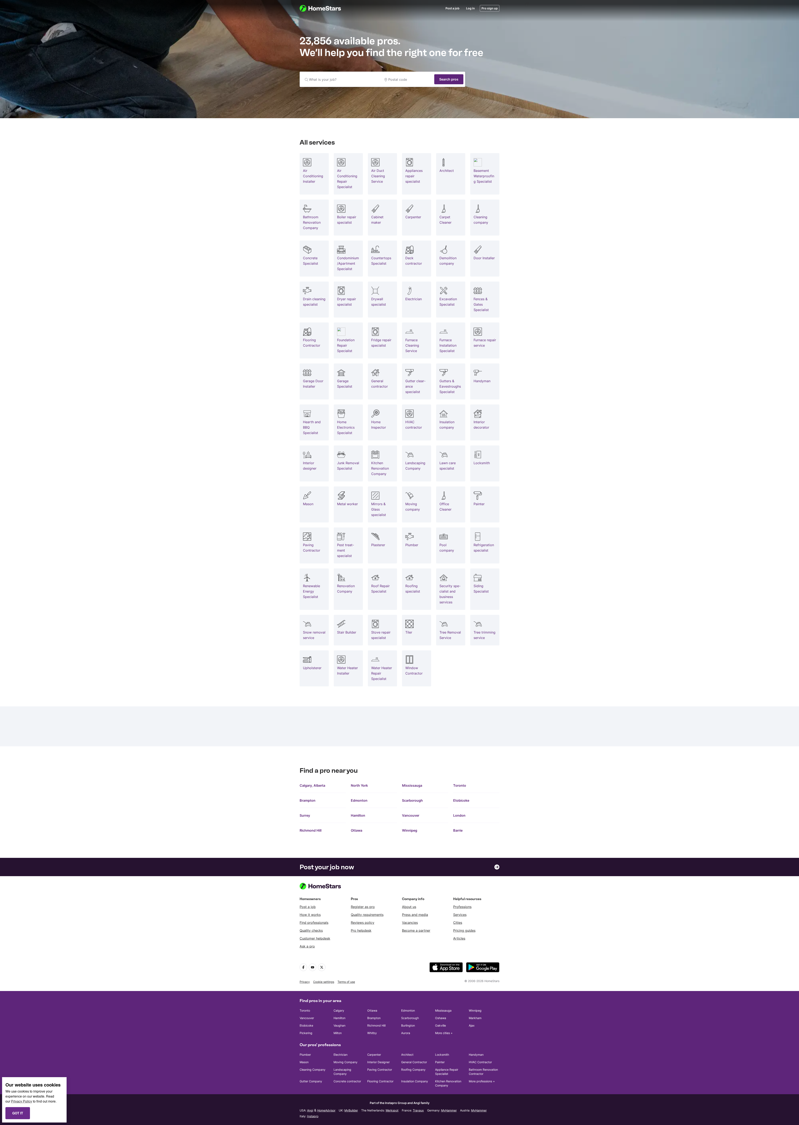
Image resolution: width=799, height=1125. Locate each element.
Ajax (472, 1025)
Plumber (305, 1054)
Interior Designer (378, 1062)
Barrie (458, 830)
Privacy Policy (21, 1101)
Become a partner (416, 930)
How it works (310, 915)
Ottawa (356, 830)
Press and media (415, 915)
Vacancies (410, 922)
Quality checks (311, 930)
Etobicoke (461, 800)
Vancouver (410, 815)
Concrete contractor (347, 1081)
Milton (338, 1033)
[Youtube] (312, 967)
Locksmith (442, 1054)
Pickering (306, 1033)
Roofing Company (413, 1069)
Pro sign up (489, 8)
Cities (457, 922)
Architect (407, 1054)
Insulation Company (414, 1081)
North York (359, 785)
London (459, 815)
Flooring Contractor (380, 1081)
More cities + (444, 1033)
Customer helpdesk (315, 938)
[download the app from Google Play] (482, 967)
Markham (475, 1018)
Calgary (339, 1010)
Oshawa (440, 1018)
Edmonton (359, 800)
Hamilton (358, 815)
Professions (462, 907)
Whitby (372, 1033)
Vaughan (339, 1025)
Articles (459, 938)
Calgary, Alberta (312, 785)
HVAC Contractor (480, 1062)
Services (459, 915)
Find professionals (314, 922)
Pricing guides (464, 930)
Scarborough (412, 800)
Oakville (440, 1025)
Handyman (476, 1054)
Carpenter (374, 1054)
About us (409, 907)
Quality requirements (367, 915)
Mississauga (412, 785)
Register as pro (363, 907)
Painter (440, 1062)
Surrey (305, 815)
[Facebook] (303, 967)
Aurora (405, 1033)
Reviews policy (362, 922)
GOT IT (17, 1113)
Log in (470, 8)
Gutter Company (311, 1081)
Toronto (459, 785)
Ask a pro (307, 946)
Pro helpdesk (361, 930)
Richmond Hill (310, 830)
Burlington (408, 1025)
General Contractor (414, 1062)
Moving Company (345, 1062)
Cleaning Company (312, 1069)
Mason (304, 1062)
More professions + (482, 1081)
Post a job (452, 8)
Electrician (340, 1054)
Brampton (307, 800)
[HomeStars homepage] (324, 8)
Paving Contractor (379, 1069)
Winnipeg (409, 830)
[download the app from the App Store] (446, 967)
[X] (321, 967)
